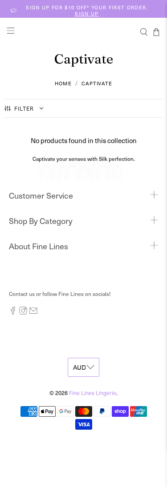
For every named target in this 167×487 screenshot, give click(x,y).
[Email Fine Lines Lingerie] (33, 312)
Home (63, 83)
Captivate (96, 83)
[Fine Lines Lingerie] (84, 32)
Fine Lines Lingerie (92, 392)
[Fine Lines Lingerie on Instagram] (23, 312)
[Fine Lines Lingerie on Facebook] (13, 312)
